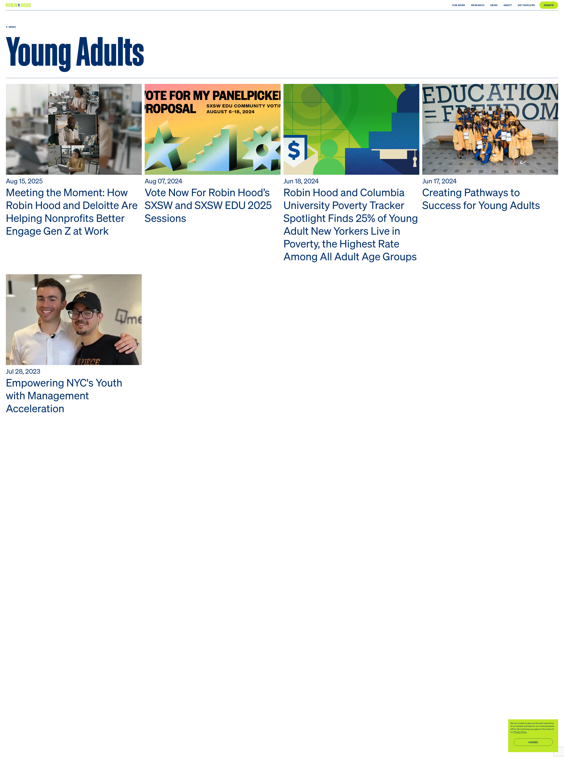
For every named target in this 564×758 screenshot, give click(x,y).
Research (478, 5)
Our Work (458, 5)
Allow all (533, 742)
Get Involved (526, 5)
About (507, 5)
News (494, 5)
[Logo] (19, 5)
